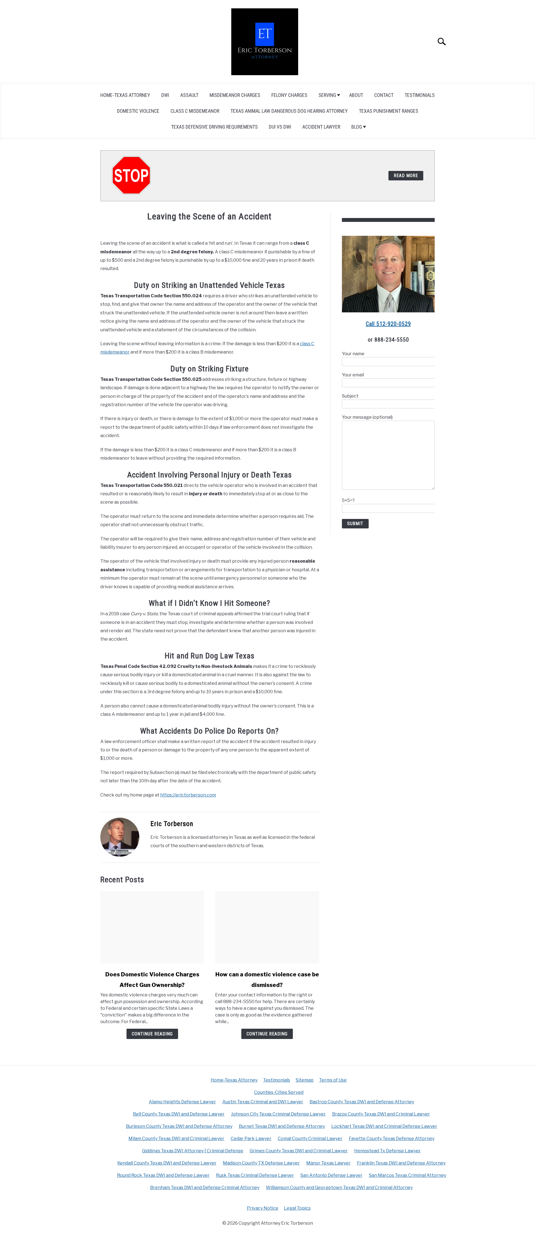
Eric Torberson (171, 824)
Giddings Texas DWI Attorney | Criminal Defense (192, 1150)
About (356, 95)
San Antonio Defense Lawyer (331, 1175)
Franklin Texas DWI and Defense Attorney (401, 1163)
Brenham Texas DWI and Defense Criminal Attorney (204, 1187)
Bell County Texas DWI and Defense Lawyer (179, 1114)
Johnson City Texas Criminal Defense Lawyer (278, 1114)
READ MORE (406, 175)
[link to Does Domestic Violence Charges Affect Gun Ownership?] (152, 927)
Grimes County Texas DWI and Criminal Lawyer (299, 1150)
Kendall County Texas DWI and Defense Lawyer (167, 1163)
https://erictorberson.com (188, 795)
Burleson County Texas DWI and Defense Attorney (179, 1126)
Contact (383, 95)
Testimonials (420, 95)
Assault (189, 95)
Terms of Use (333, 1080)
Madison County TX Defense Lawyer (261, 1163)
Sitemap (304, 1080)
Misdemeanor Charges (235, 95)
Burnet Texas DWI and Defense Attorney (282, 1126)
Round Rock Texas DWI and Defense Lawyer (163, 1175)
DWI (165, 95)
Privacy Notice (262, 1208)
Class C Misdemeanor (195, 111)
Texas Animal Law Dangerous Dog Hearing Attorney (289, 111)
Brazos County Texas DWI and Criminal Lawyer (381, 1114)
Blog (356, 127)
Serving (327, 95)
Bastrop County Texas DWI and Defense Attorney (362, 1101)
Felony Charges (289, 95)
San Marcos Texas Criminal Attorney (407, 1175)
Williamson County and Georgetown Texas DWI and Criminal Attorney (339, 1187)
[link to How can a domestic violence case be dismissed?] (267, 927)
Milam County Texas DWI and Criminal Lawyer (176, 1138)
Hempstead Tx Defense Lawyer (387, 1150)
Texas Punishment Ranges (388, 111)
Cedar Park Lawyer (251, 1138)
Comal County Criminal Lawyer (310, 1138)
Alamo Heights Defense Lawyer (182, 1101)
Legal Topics (297, 1208)
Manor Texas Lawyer (328, 1163)
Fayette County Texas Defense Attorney (391, 1138)
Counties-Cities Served (278, 1092)
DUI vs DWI (280, 127)
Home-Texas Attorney (125, 95)
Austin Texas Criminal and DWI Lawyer (262, 1101)
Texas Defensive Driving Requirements (214, 127)
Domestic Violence (138, 111)
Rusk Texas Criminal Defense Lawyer (255, 1175)
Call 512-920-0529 (388, 323)
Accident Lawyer (321, 127)
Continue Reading (152, 1033)
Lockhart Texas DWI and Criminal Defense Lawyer (384, 1126)
